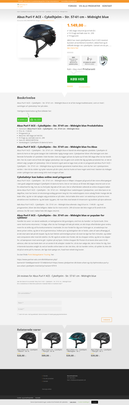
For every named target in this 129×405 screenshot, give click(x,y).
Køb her (77, 79)
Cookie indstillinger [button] (83, 402)
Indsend (106, 319)
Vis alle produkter (89, 6)
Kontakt (107, 6)
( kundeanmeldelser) (84, 87)
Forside (72, 6)
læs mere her (72, 48)
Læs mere (73, 402)
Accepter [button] (94, 402)
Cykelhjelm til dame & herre (28, 11)
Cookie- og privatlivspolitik (25, 398)
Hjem (18, 11)
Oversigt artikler (47, 389)
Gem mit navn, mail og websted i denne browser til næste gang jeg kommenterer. (43, 314)
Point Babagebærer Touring (39, 254)
